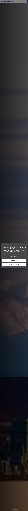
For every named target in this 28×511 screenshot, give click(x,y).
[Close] (25, 245)
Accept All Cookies (14, 264)
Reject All (14, 260)
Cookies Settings (14, 256)
